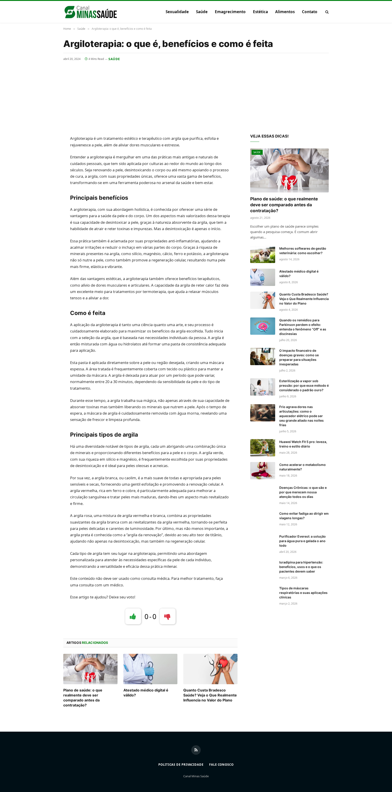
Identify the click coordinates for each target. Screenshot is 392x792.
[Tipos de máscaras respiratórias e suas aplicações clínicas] (262, 594)
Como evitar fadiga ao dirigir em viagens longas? (304, 516)
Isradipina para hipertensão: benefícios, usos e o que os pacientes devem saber (301, 566)
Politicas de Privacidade (180, 764)
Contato (309, 11)
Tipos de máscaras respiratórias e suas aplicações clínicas (303, 592)
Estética (260, 11)
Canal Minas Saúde (196, 776)
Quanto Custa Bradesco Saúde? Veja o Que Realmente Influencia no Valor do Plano (210, 695)
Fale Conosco (221, 764)
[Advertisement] (196, 95)
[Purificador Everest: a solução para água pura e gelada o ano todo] (262, 542)
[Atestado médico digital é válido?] (150, 669)
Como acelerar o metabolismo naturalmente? (302, 467)
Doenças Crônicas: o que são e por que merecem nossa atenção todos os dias (303, 492)
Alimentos (285, 11)
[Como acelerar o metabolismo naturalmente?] (262, 470)
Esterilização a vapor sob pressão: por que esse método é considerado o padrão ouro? (304, 385)
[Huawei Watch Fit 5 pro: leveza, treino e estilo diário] (262, 447)
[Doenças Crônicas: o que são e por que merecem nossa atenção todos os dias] (262, 493)
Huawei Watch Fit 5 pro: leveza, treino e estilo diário (303, 444)
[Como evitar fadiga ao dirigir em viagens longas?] (262, 519)
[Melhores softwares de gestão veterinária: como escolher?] (262, 254)
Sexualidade (177, 11)
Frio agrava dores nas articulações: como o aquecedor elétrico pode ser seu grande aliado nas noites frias (301, 416)
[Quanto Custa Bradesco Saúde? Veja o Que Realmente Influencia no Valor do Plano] (210, 669)
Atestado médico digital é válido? (145, 692)
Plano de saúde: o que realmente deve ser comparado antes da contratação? (82, 697)
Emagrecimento (230, 11)
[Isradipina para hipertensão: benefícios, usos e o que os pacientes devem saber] (262, 568)
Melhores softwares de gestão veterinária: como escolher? (302, 250)
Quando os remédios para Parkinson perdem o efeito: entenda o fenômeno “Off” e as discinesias (302, 327)
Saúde (202, 11)
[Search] (326, 12)
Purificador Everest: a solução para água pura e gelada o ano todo (302, 540)
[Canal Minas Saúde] (90, 11)
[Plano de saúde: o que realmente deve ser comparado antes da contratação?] (90, 669)
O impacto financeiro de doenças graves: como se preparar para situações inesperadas (299, 357)
